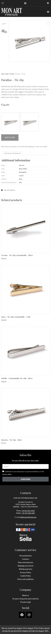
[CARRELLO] (48, 3)
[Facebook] (22, 615)
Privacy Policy (25, 572)
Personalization (25, 556)
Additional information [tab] (12, 153)
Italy (20, 182)
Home (3, 74)
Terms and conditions (25, 579)
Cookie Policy (25, 576)
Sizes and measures (25, 562)
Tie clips (11, 74)
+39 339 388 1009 (28, 513)
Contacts (25, 559)
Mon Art (21, 165)
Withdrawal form (25, 569)
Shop (7, 74)
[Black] (10, 122)
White (25, 169)
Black (20, 169)
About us (25, 595)
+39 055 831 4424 (28, 511)
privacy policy (7, 474)
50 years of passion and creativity (25, 599)
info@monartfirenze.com (28, 517)
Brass (20, 179)
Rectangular (23, 172)
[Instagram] (29, 615)
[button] (48, 12)
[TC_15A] (29, 41)
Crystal (21, 175)
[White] (29, 122)
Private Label (25, 602)
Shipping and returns (26, 566)
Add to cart (10, 137)
